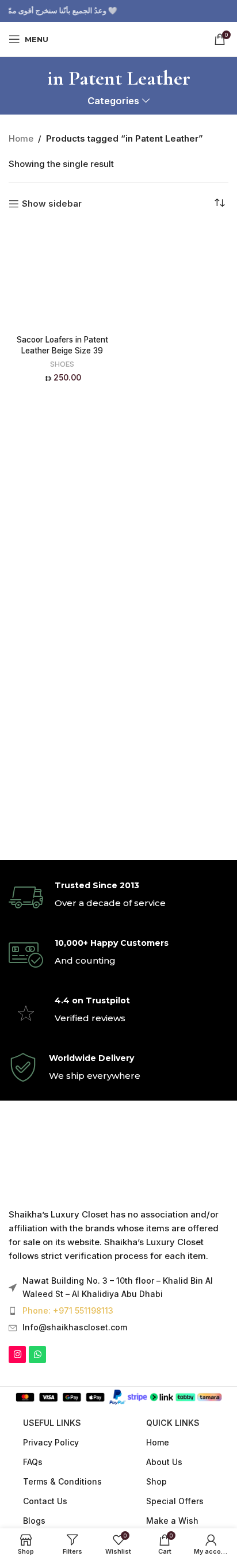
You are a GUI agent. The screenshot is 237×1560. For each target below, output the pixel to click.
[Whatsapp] (37, 1354)
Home (21, 138)
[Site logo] (118, 38)
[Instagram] (17, 1354)
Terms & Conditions (62, 1481)
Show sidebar (52, 204)
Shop (156, 1481)
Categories (113, 101)
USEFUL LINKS (52, 1423)
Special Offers (175, 1501)
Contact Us (45, 1501)
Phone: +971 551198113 (67, 1310)
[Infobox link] (118, 897)
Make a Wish (172, 1520)
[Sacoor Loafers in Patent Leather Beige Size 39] (62, 276)
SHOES (62, 364)
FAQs (33, 1462)
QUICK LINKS (173, 1423)
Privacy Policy (51, 1442)
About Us (164, 1462)
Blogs (34, 1520)
